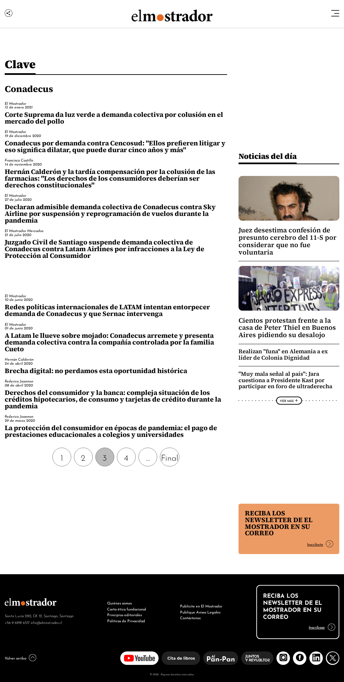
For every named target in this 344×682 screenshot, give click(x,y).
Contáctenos (190, 617)
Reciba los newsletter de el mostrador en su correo (278, 523)
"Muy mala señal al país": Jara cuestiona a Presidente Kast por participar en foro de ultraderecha (285, 380)
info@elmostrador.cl (46, 622)
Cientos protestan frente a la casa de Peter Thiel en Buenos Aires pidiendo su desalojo (287, 327)
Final (169, 457)
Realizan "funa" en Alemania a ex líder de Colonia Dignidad (283, 355)
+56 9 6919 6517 (17, 622)
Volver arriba (15, 658)
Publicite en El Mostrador (201, 605)
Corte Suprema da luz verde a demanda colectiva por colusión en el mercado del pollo (114, 118)
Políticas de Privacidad (126, 620)
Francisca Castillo (19, 160)
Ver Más (287, 401)
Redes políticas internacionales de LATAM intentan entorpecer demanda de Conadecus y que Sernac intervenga (107, 310)
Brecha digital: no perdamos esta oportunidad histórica (96, 370)
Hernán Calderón (19, 359)
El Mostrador (15, 103)
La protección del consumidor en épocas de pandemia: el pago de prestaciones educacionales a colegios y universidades (111, 431)
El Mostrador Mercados (24, 230)
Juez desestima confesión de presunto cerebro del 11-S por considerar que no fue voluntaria (288, 241)
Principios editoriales (124, 614)
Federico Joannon (19, 381)
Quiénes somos (119, 602)
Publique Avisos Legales (200, 612)
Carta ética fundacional (126, 608)
